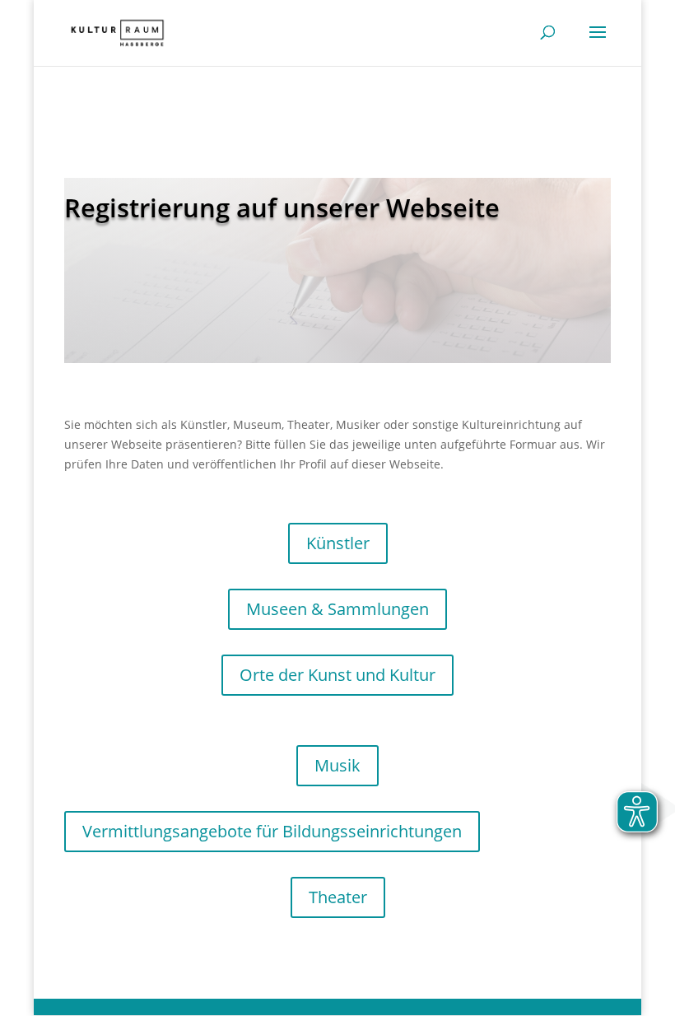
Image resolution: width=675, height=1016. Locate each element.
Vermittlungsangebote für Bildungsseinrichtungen (272, 831)
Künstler (338, 543)
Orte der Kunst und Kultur (337, 675)
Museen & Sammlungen (337, 609)
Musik (337, 765)
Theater (338, 897)
